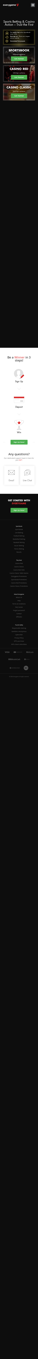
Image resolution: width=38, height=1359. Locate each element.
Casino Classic (19, 567)
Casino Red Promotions (19, 583)
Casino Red (19, 563)
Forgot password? (19, 610)
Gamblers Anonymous (19, 631)
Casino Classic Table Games (19, 573)
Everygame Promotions (19, 576)
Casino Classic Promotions (19, 586)
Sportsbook (19, 529)
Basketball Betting (19, 539)
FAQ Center (19, 607)
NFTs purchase (19, 641)
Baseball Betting (19, 542)
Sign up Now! (19, 442)
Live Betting (19, 533)
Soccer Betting (19, 546)
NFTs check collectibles (19, 644)
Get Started (19, 59)
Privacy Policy (19, 638)
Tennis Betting (19, 549)
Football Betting (19, 536)
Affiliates (19, 617)
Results (19, 552)
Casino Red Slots (19, 570)
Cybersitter (19, 635)
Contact (19, 614)
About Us (19, 597)
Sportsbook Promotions (19, 580)
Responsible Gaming (19, 628)
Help (19, 601)
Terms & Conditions (19, 604)
